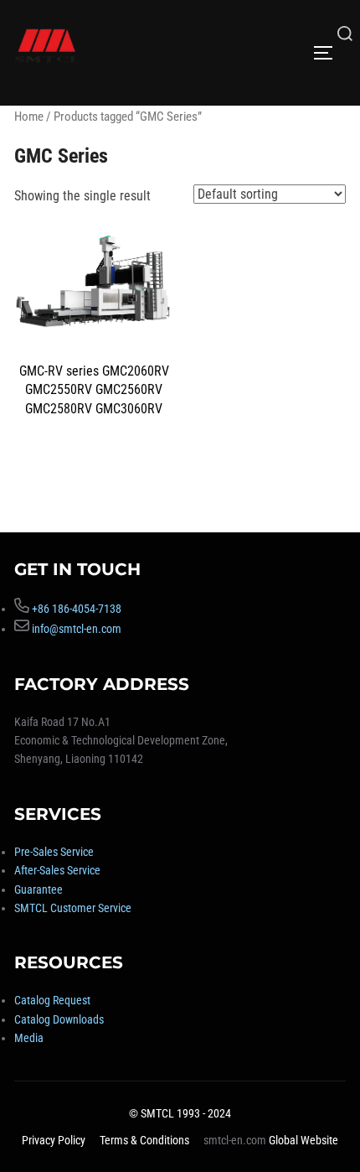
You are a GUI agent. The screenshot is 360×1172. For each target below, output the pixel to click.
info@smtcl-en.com (76, 628)
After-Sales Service (57, 870)
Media (29, 1038)
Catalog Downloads (59, 1019)
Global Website (303, 1140)
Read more (94, 457)
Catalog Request (52, 1000)
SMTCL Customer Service (72, 908)
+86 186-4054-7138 (76, 608)
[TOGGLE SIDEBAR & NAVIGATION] (329, 52)
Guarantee (38, 889)
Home (29, 116)
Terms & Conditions (144, 1140)
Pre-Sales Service (54, 851)
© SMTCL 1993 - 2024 (180, 1113)
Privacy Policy (53, 1140)
